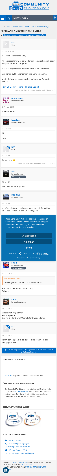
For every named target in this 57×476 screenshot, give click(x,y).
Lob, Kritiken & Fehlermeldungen (20, 453)
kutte (13, 299)
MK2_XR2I (15, 195)
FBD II (14, 263)
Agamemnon (17, 98)
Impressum (20, 257)
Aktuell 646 (8, 376)
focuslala (15, 120)
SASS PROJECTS (31, 467)
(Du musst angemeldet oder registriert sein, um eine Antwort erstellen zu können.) (29, 351)
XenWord (42, 467)
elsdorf (14, 35)
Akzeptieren (29, 235)
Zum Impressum (14, 440)
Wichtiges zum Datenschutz (18, 447)
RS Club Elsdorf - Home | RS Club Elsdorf (21, 87)
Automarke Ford (21, 391)
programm (30, 35)
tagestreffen (40, 35)
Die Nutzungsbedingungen (18, 443)
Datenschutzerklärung (33, 257)
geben (21, 35)
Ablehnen (29, 241)
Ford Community (19, 462)
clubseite (6, 35)
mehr (29, 247)
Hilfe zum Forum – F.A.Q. (17, 450)
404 (13, 172)
